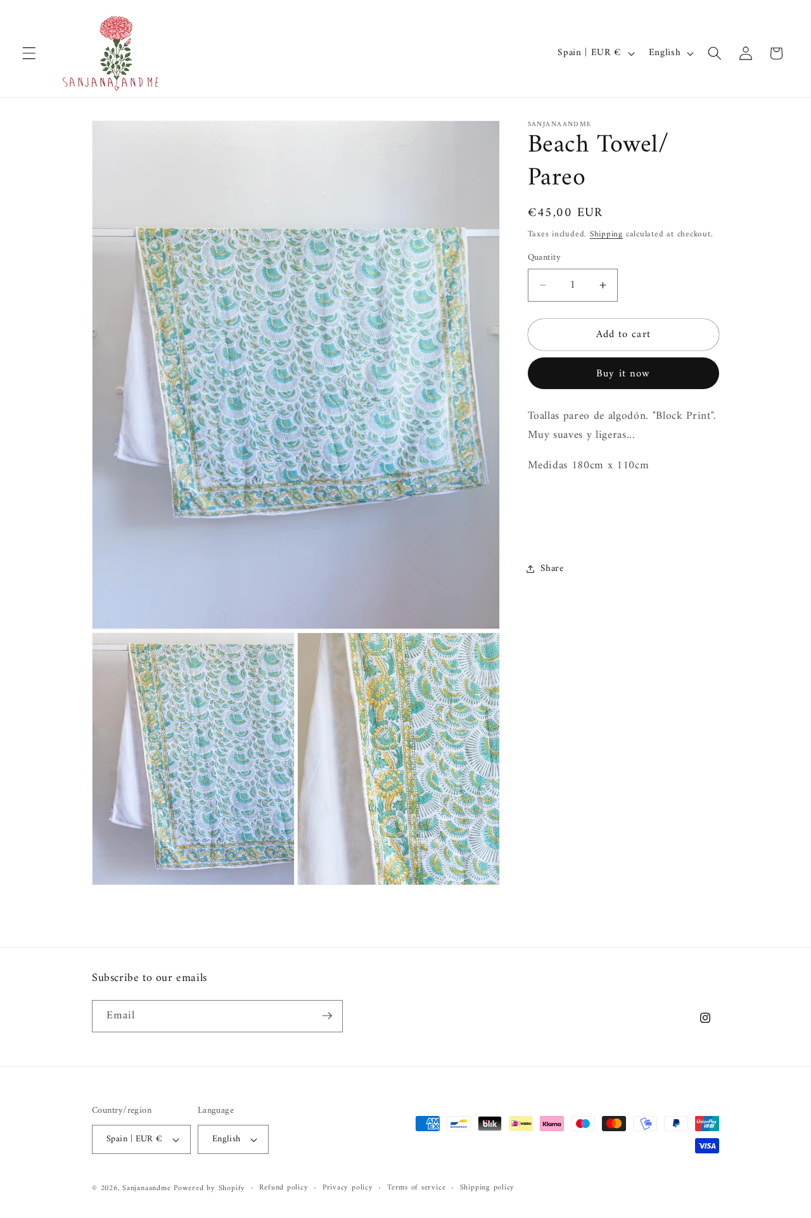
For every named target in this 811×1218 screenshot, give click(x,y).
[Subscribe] (327, 1015)
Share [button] (552, 568)
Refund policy (283, 1188)
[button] (29, 53)
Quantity (544, 257)
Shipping (606, 233)
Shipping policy (487, 1188)
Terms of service (416, 1188)
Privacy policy (347, 1188)
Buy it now (623, 373)
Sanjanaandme (148, 1189)
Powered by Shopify (209, 1189)
